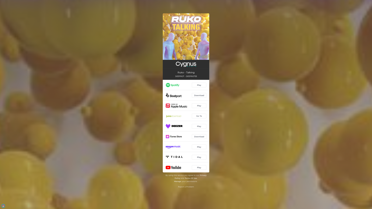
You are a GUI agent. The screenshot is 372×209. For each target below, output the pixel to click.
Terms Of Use (191, 178)
